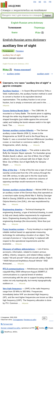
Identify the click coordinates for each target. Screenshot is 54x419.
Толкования (14, 27)
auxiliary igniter (13, 74)
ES (45, 2)
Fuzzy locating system (13, 229)
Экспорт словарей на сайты (10, 328)
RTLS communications (13, 269)
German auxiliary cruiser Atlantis (18, 130)
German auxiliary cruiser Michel (18, 190)
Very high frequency (12, 288)
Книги (14, 32)
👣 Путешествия (7, 324)
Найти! (48, 15)
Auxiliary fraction (11, 91)
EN (35, 2)
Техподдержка (18, 319)
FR (50, 2)
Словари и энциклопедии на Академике (24, 10)
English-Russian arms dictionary (27, 23)
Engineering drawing (12, 209)
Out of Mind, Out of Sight (15, 150)
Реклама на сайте (30, 319)
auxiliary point (43, 74)
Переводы (39, 27)
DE (40, 2)
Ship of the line (10, 170)
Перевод (20, 51)
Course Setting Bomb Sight (16, 110)
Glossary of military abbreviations (19, 249)
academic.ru (11, 4)
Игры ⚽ (39, 32)
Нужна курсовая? (22, 70)
